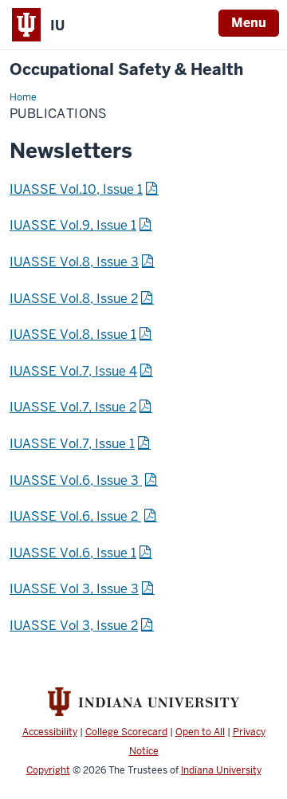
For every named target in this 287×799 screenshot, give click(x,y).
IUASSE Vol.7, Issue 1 (72, 443)
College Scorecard (126, 732)
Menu (248, 22)
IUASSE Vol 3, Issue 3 (74, 589)
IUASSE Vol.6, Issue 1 (73, 553)
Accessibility (49, 732)
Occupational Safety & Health (126, 70)
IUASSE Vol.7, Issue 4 (73, 371)
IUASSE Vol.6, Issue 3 (76, 480)
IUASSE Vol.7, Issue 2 (73, 407)
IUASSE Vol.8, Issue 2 (74, 298)
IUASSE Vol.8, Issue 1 (73, 334)
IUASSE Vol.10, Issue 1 (76, 189)
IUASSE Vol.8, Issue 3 (74, 262)
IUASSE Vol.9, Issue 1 (73, 225)
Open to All (200, 732)
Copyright (48, 770)
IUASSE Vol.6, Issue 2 (75, 516)
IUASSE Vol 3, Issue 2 (74, 625)
